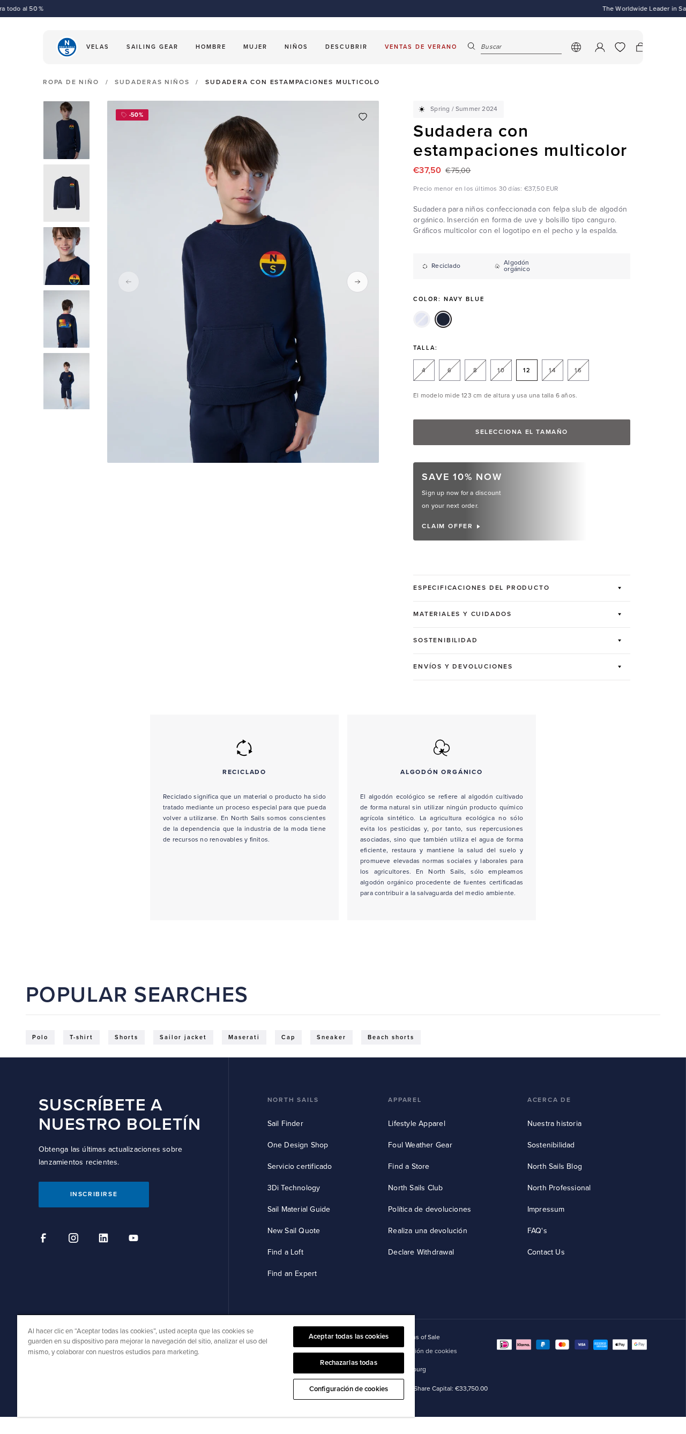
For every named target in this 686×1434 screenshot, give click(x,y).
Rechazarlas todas (348, 1362)
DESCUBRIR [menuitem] (346, 46)
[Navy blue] (443, 319)
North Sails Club (415, 1187)
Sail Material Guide (299, 1209)
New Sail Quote (293, 1230)
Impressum (546, 1209)
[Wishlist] (620, 47)
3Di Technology (293, 1187)
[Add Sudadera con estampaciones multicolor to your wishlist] (362, 116)
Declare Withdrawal (421, 1252)
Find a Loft (285, 1252)
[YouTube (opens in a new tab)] (135, 1239)
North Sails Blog (554, 1166)
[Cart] (640, 47)
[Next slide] (357, 281)
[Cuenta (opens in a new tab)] (599, 47)
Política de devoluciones (429, 1209)
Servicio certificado (299, 1166)
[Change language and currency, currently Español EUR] (576, 47)
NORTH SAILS (293, 1100)
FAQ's (537, 1230)
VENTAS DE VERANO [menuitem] (421, 46)
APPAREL (405, 1100)
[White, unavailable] (421, 319)
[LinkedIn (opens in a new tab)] (105, 1239)
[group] (66, 130)
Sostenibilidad (551, 1145)
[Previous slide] (128, 281)
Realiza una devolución (427, 1230)
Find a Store (408, 1166)
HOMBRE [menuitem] (211, 46)
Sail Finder (285, 1123)
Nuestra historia (554, 1123)
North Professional (559, 1187)
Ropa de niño (71, 82)
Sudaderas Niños (152, 82)
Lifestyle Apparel (416, 1123)
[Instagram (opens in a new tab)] (75, 1239)
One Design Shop (298, 1145)
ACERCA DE (549, 1100)
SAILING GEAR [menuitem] (152, 46)
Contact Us (546, 1252)
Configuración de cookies (348, 1389)
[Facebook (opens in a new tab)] (45, 1239)
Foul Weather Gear (420, 1145)
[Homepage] (67, 47)
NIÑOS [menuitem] (296, 46)
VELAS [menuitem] (97, 46)
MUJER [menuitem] (255, 46)
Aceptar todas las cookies (349, 1336)
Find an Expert (292, 1273)
